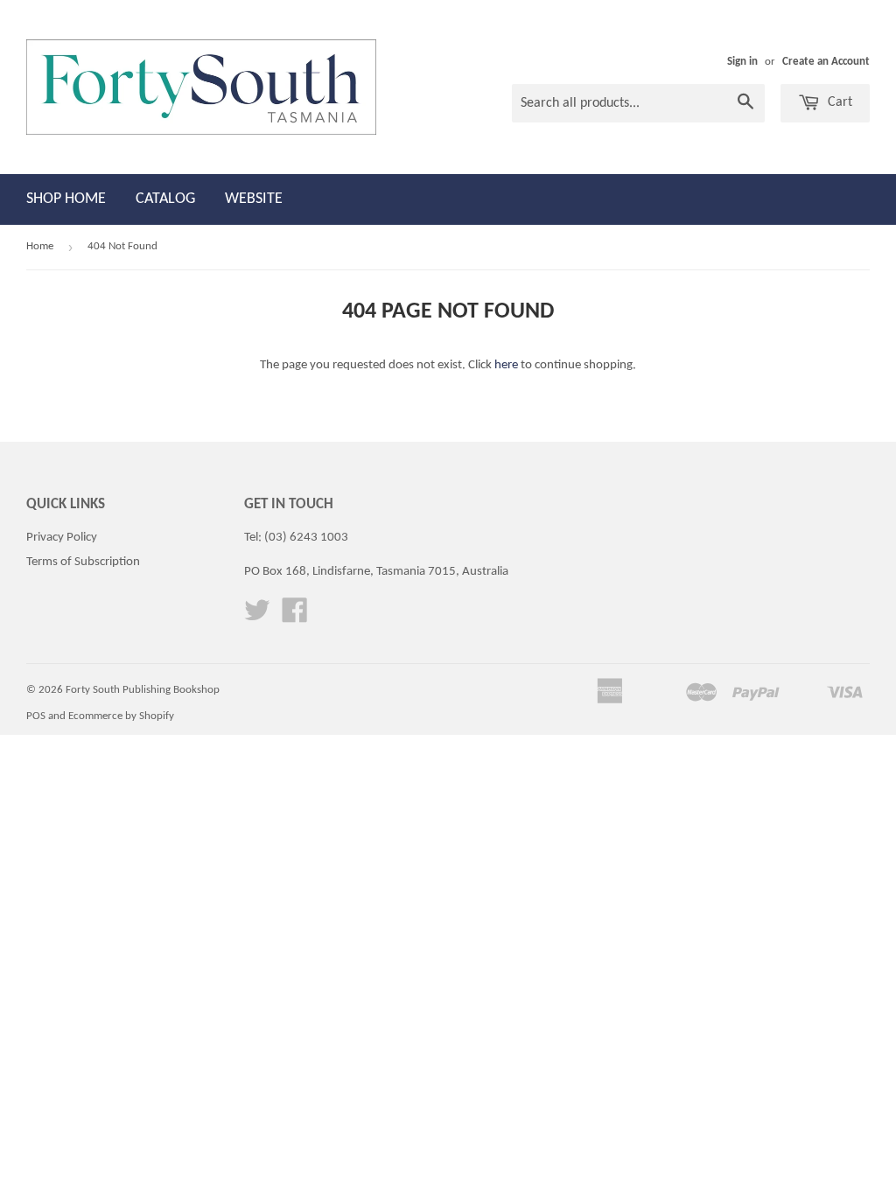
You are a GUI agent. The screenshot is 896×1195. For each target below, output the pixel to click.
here (506, 365)
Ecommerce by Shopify (121, 716)
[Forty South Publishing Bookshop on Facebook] (295, 617)
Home (39, 246)
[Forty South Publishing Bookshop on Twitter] (257, 617)
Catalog (165, 199)
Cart (838, 102)
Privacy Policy (61, 537)
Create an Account (826, 61)
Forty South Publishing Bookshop (143, 689)
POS (36, 716)
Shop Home (66, 199)
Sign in (742, 61)
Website (254, 199)
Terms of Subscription (83, 562)
